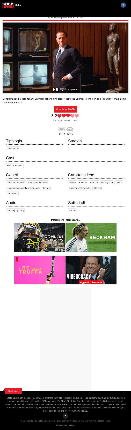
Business (83, 182)
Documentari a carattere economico (23, 188)
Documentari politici (16, 182)
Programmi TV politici (38, 182)
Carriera (98, 188)
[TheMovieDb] (70, 128)
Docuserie (74, 188)
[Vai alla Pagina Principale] (8, 6)
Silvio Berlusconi (15, 166)
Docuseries (12, 193)
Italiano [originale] (15, 210)
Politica (72, 182)
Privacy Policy (61, 425)
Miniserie (94, 182)
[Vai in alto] (65, 416)
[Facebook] (123, 5)
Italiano (46, 188)
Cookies (72, 425)
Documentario (13, 148)
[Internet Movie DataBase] (62, 128)
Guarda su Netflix (65, 109)
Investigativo (107, 182)
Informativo (86, 188)
